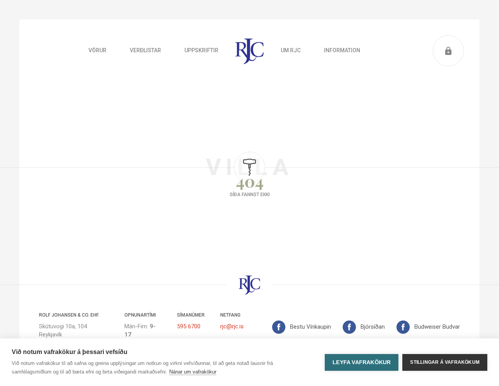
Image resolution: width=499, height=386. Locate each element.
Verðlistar (145, 50)
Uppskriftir (201, 50)
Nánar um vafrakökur (192, 372)
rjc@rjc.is (232, 326)
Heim (249, 50)
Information (342, 50)
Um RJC (291, 50)
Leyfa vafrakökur (362, 362)
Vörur (97, 50)
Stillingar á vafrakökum (445, 362)
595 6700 (188, 326)
